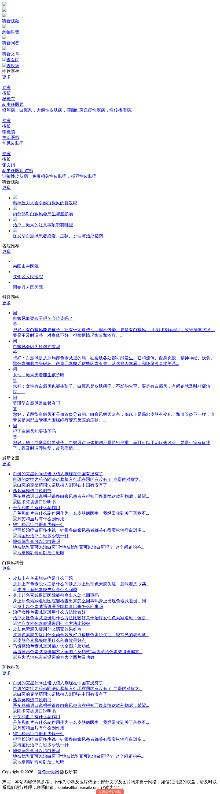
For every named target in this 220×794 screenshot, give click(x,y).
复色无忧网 (48, 772)
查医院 (12, 60)
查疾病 (12, 65)
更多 (6, 77)
